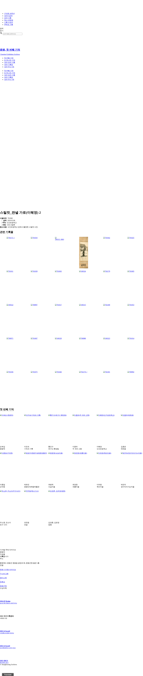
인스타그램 (4, 574)
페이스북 (3, 578)
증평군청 (3, 586)
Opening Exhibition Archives (10, 54)
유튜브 (2, 582)
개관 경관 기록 (9, 62)
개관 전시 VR (9, 67)
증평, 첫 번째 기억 (10, 49)
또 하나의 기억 (9, 60)
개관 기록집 (8, 65)
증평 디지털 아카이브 (8, 570)
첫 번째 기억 (8, 58)
